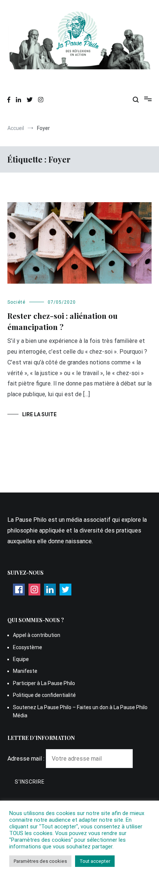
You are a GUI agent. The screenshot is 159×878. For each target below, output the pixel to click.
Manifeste (25, 671)
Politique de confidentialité (44, 695)
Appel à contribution (36, 635)
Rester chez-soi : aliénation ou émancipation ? (62, 320)
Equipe (21, 659)
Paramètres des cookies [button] (40, 861)
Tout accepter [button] (95, 861)
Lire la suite (39, 414)
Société (16, 302)
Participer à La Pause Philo (44, 683)
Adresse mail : (26, 758)
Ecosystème (27, 647)
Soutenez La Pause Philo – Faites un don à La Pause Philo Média (80, 711)
